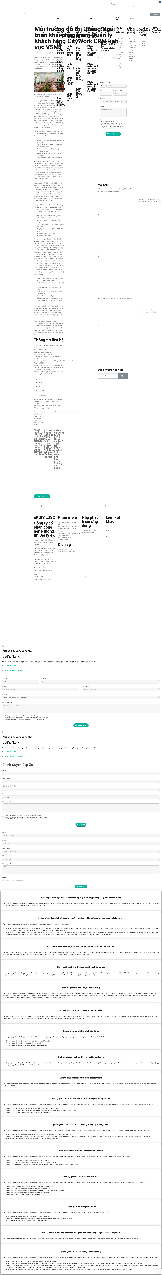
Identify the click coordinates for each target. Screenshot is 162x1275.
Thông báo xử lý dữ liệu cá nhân (43, 579)
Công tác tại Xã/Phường (9, 786)
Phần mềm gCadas (63, 535)
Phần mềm (90, 18)
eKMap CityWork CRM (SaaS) (66, 551)
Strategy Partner (19, 880)
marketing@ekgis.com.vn (45, 352)
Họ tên (108, 82)
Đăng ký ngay (41, 496)
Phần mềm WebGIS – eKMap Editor (68, 526)
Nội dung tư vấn (104, 106)
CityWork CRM (40, 391)
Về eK (107, 526)
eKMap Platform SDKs (88, 532)
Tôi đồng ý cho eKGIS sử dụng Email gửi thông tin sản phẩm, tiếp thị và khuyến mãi (113, 124)
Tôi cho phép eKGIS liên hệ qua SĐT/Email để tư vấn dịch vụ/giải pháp (22, 815)
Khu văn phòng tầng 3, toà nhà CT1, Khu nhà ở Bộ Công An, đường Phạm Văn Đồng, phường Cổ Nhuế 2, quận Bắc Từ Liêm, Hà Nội (48, 367)
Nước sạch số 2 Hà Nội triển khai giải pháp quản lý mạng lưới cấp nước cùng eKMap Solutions (39, 442)
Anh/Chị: (5, 678)
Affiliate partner (8, 880)
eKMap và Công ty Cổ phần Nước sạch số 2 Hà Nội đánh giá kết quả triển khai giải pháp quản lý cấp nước (59, 449)
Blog (107, 530)
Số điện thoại (117, 90)
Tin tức (108, 537)
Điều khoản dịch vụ (39, 577)
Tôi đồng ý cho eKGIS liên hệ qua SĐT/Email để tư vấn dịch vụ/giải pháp (113, 120)
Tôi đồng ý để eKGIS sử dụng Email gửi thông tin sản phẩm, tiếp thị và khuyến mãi (25, 817)
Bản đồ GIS (39, 382)
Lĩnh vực (59, 18)
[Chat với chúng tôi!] (157, 1264)
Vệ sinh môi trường (41, 395)
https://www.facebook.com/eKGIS (49, 356)
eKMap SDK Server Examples (90, 530)
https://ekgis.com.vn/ (45, 354)
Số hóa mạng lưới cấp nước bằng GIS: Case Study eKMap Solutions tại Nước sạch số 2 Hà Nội (49, 443)
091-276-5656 (11, 666)
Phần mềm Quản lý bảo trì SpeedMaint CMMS (65, 539)
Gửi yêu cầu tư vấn (113, 134)
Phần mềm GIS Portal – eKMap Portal (69, 533)
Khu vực (102, 98)
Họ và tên (5, 770)
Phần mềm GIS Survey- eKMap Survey (67, 530)
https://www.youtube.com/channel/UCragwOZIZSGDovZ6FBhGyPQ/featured (56, 361)
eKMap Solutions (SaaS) (65, 549)
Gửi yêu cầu (81, 825)
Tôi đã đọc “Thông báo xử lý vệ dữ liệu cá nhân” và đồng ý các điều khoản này (113, 127)
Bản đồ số (39, 386)
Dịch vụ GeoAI (118, 18)
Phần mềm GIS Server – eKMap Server (67, 523)
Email (4, 686)
